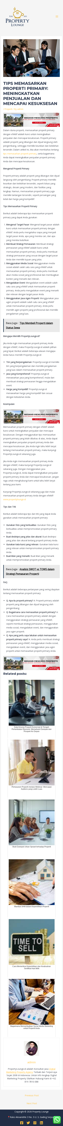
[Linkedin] (41, 1122)
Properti (8, 109)
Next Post (32, 1103)
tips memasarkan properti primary (20, 153)
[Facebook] (21, 1122)
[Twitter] (28, 1122)
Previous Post (32, 1095)
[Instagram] (35, 1122)
